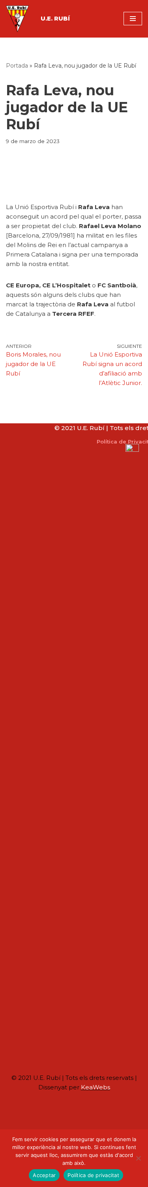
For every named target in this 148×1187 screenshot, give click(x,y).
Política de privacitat (93, 1175)
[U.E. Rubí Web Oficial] (17, 19)
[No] (138, 1158)
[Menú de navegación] (133, 18)
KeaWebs (95, 1087)
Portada (17, 65)
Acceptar (44, 1175)
